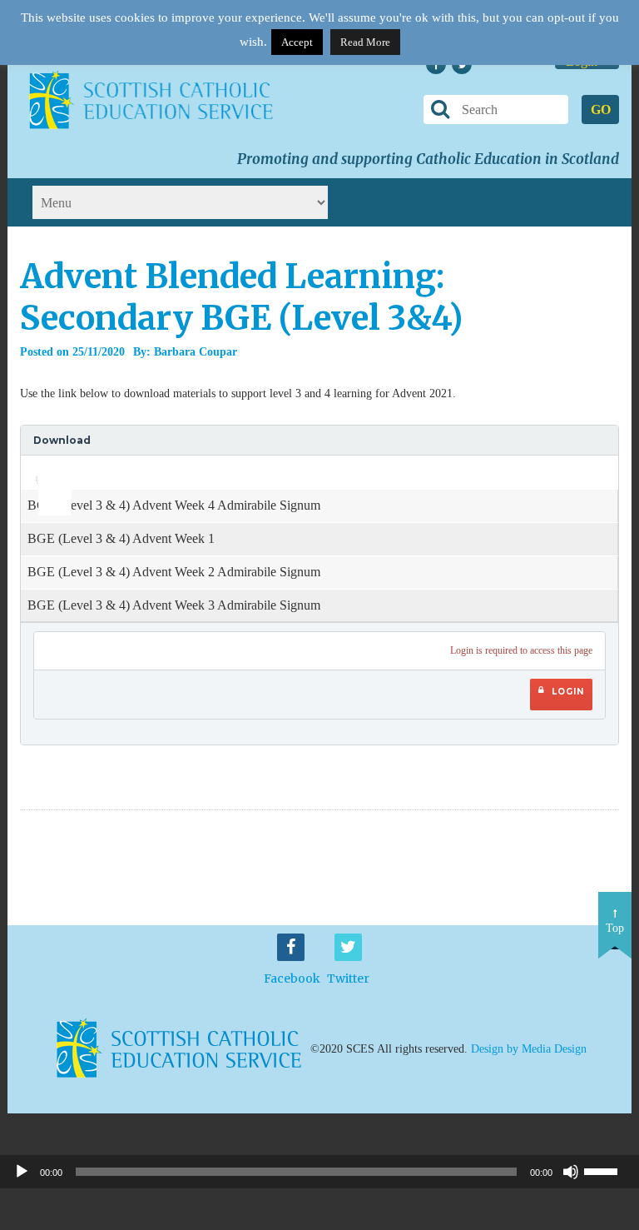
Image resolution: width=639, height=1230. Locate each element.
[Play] (21, 1171)
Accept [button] (297, 42)
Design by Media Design (529, 1049)
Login (568, 691)
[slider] (48, 467)
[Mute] (570, 1171)
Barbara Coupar (195, 352)
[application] (46, 472)
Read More (365, 42)
